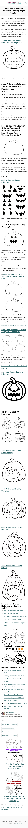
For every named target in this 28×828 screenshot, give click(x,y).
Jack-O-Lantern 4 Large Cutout (11, 567)
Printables (19, 716)
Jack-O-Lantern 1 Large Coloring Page (11, 451)
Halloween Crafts (13, 716)
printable (15, 735)
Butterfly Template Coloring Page (14, 676)
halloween (14, 724)
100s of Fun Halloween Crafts (12, 619)
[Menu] (2, 3)
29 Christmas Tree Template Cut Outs (15, 703)
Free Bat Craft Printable (11, 613)
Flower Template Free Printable (13, 695)
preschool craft (5, 735)
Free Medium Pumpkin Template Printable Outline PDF (12, 276)
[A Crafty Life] (14, 3)
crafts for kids (5, 724)
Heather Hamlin (10, 712)
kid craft (16, 731)
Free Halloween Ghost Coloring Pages (15, 616)
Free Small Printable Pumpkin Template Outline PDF (13, 331)
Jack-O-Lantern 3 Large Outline (11, 528)
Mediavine (18, 823)
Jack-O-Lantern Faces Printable (10, 181)
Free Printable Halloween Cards (13, 610)
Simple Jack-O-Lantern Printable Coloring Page (11, 41)
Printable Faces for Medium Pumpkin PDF (14, 326)
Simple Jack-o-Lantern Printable (12, 373)
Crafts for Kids (4, 716)
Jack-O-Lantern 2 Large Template (11, 490)
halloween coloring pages (8, 728)
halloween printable (6, 731)
